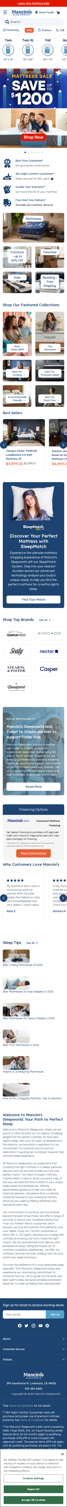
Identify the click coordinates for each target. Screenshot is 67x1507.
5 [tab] (38, 152)
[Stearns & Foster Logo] (17, 669)
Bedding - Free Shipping (50, 282)
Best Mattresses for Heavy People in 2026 (29, 1018)
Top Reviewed (50, 348)
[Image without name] (49, 651)
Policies (7, 1359)
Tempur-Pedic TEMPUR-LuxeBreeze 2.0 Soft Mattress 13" (22, 454)
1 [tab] (25, 152)
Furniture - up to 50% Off (17, 256)
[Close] (62, 1454)
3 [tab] (32, 152)
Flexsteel (49, 252)
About (6, 1339)
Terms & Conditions (21, 1405)
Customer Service (14, 1349)
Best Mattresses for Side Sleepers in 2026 (28, 991)
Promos (47, 30)
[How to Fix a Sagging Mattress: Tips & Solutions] (33, 1089)
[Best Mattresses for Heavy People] (33, 1009)
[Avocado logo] (49, 634)
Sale (17, 277)
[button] (27, 30)
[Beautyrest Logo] (17, 687)
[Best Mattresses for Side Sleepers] (33, 983)
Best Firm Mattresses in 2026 (21, 1045)
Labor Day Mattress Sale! (34, 3)
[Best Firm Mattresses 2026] (33, 1036)
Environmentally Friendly (17, 398)
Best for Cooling (17, 373)
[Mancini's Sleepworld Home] (22, 12)
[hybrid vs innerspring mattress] (33, 1063)
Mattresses (33, 219)
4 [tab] (35, 152)
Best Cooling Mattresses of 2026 (23, 965)
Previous (3, 445)
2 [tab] (28, 152)
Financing (13, 30)
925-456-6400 (33, 1388)
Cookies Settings (33, 1478)
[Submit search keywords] (7, 22)
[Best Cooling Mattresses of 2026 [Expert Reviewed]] (33, 956)
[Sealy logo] (17, 651)
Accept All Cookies (33, 1499)
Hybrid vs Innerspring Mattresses (23, 1071)
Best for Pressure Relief (50, 373)
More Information (33, 853)
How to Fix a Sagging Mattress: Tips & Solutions (32, 1098)
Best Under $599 (18, 348)
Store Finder (47, 12)
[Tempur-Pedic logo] (17, 634)
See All (43, 620)
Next (63, 445)
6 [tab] (42, 152)
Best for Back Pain (50, 398)
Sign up (55, 1314)
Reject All (33, 1489)
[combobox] (33, 22)
